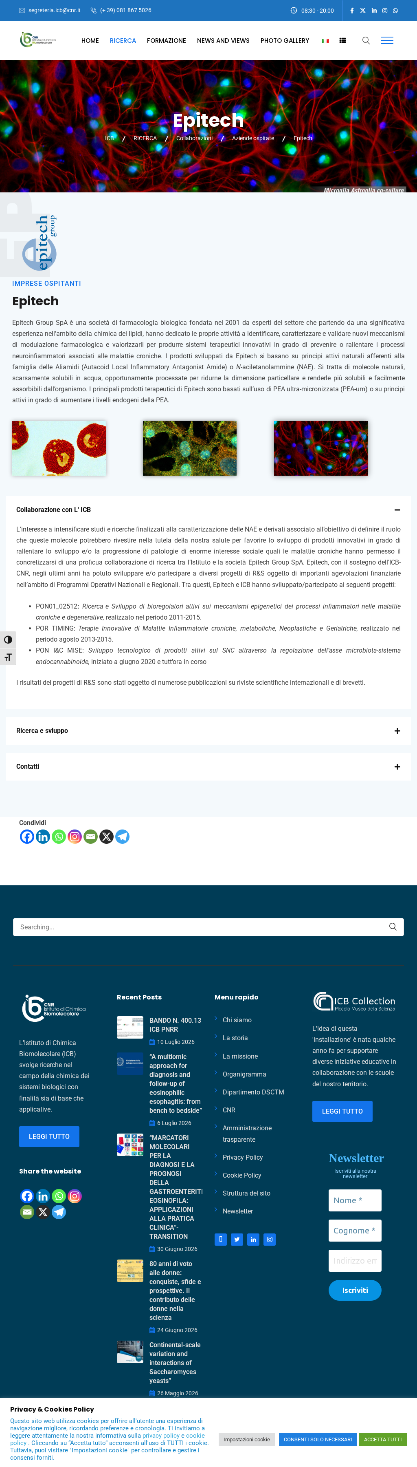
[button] (208, 510)
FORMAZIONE (166, 40)
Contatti (27, 766)
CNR (229, 1110)
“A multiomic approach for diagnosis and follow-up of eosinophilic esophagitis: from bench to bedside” (175, 1083)
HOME (90, 40)
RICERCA (123, 40)
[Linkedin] (43, 836)
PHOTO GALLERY (285, 40)
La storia (235, 1038)
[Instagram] (75, 836)
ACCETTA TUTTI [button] (383, 1439)
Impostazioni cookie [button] (247, 1439)
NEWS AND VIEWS (223, 40)
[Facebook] (27, 836)
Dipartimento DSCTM (253, 1092)
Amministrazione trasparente (247, 1133)
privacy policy (162, 1435)
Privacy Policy (243, 1157)
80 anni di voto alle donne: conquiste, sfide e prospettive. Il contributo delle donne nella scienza (175, 1290)
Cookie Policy (242, 1175)
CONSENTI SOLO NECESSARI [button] (318, 1439)
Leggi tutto (49, 1137)
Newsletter (238, 1211)
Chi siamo (237, 1020)
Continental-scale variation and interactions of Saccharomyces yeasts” (175, 1363)
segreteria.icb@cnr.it (55, 10)
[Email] (90, 836)
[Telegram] (122, 836)
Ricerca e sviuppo (42, 731)
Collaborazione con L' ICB (53, 510)
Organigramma (244, 1074)
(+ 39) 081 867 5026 (125, 10)
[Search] (393, 926)
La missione (240, 1056)
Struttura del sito (246, 1193)
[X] (106, 836)
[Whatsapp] (59, 836)
